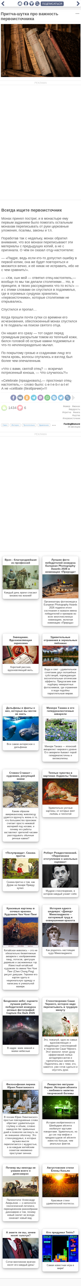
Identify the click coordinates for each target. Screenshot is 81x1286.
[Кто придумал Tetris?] (60, 1261)
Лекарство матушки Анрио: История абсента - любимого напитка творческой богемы (60, 1089)
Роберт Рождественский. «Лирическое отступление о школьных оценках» (60, 857)
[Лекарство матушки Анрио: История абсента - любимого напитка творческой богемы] (60, 1118)
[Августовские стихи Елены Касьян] (60, 1196)
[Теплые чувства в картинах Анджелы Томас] (60, 803)
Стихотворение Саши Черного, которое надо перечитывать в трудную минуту (60, 1005)
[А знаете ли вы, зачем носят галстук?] (20, 1257)
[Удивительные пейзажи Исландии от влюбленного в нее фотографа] (2, 4)
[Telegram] (34, 398)
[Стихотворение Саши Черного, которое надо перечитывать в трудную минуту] (60, 1035)
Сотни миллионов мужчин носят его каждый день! (20, 1263)
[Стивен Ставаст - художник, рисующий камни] (20, 807)
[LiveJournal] (68, 398)
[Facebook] (13, 398)
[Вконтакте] (20, 398)
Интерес (15, 425)
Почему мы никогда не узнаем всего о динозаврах (21, 1170)
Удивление (44, 425)
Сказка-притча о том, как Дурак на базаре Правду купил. (21, 885)
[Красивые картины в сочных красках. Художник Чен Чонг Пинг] (20, 946)
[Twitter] (61, 398)
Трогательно (29, 425)
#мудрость (74, 409)
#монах (76, 406)
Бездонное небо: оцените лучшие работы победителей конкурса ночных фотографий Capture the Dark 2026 (21, 1006)
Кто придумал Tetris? (60, 1232)
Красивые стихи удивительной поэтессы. (60, 1202)
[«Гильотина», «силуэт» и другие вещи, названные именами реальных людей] (78, 4)
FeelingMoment (72, 424)
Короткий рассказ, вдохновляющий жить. (21, 669)
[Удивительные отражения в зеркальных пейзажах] (60, 665)
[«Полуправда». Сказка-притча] (20, 877)
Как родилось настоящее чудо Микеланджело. (60, 952)
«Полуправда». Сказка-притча (20, 854)
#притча (66, 412)
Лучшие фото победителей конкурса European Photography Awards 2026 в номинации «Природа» (60, 565)
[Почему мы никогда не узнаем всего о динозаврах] (20, 1195)
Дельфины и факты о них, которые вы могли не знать (20, 710)
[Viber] (40, 398)
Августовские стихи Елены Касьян (60, 1169)
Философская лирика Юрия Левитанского (20, 1086)
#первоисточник (71, 418)
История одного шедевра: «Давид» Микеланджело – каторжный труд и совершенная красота (60, 914)
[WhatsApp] (47, 398)
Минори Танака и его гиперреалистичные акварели (60, 710)
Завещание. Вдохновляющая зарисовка (20, 640)
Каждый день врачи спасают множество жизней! (20, 594)
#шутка (76, 415)
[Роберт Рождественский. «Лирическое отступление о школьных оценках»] (60, 886)
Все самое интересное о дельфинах (21, 745)
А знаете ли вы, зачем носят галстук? (20, 1234)
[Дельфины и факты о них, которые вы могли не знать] (20, 740)
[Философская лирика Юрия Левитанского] (20, 1113)
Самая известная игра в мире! (60, 1267)
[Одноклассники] (27, 398)
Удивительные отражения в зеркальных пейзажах (60, 640)
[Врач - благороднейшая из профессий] (20, 588)
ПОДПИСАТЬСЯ (52, 3)
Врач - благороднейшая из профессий (21, 561)
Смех (5, 425)
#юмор (66, 406)
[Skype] (54, 398)
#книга (76, 412)
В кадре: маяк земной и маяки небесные (20, 1049)
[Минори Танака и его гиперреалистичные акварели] (60, 742)
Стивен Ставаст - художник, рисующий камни (20, 775)
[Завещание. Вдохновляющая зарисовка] (20, 663)
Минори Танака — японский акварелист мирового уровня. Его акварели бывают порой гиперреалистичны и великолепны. (60, 752)
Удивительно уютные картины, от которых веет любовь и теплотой (60, 810)
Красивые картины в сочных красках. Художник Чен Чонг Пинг (20, 911)
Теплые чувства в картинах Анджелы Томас (60, 774)
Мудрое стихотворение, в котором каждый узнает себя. (60, 892)
